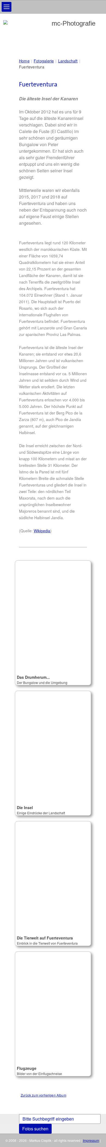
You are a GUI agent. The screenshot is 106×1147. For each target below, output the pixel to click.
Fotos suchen (35, 1128)
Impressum (91, 1140)
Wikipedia (42, 530)
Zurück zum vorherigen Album (43, 1095)
